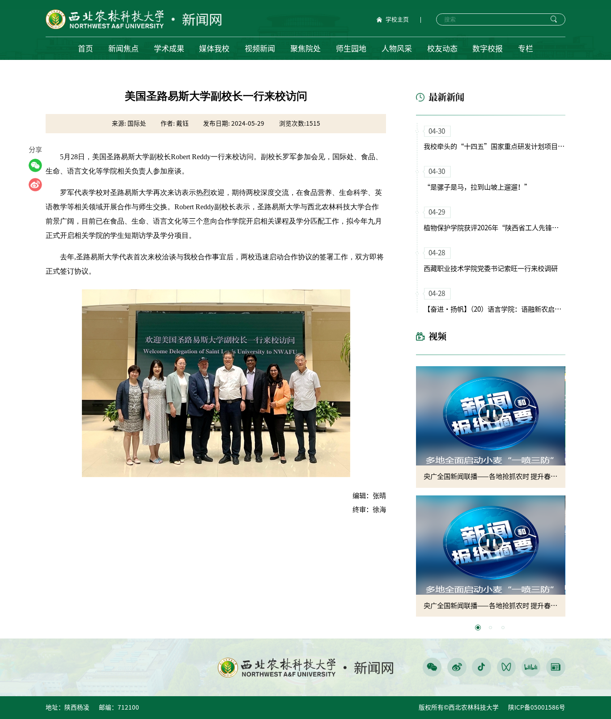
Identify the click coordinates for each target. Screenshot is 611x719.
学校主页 (397, 19)
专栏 (525, 48)
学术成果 (169, 48)
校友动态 (442, 48)
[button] (477, 627)
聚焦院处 (305, 48)
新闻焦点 (123, 48)
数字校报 (487, 48)
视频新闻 (260, 48)
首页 (85, 48)
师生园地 (351, 48)
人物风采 (397, 48)
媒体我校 (214, 48)
